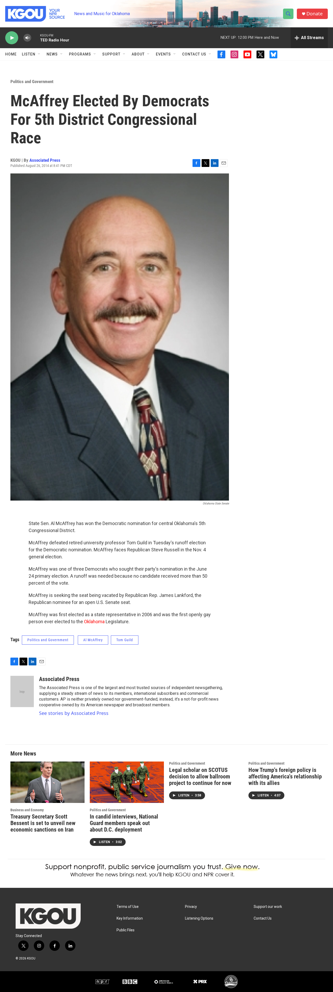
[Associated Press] (22, 691)
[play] (12, 38)
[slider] (35, 37)
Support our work (268, 907)
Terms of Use (128, 907)
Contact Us (194, 54)
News (52, 54)
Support (111, 54)
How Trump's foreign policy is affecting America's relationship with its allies (285, 776)
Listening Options (199, 918)
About (138, 54)
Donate (314, 13)
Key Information (130, 918)
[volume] (27, 38)
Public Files (126, 930)
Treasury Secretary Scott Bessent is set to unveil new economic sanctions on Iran (42, 823)
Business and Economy (27, 810)
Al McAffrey (93, 640)
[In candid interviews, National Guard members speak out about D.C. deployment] (127, 782)
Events (163, 54)
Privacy (191, 907)
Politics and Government (31, 81)
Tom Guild (124, 640)
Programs (80, 54)
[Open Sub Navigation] (39, 54)
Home (11, 54)
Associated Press (44, 160)
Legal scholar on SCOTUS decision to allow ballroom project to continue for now (200, 776)
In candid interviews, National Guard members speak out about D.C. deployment (124, 823)
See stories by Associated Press (73, 713)
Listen (28, 54)
